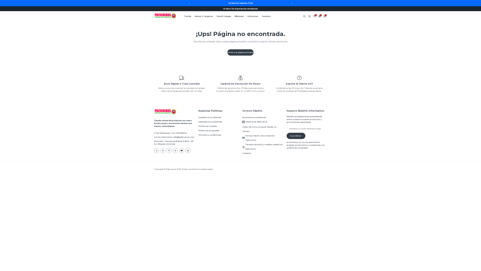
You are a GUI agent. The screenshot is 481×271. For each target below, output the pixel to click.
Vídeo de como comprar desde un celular (259, 129)
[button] (291, 3)
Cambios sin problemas (209, 117)
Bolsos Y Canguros (204, 16)
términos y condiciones (309, 145)
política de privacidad (297, 148)
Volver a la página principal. (240, 52)
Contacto (266, 16)
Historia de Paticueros (256, 122)
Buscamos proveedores (254, 117)
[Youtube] (181, 150)
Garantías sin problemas (210, 122)
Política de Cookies (207, 126)
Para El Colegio (224, 16)
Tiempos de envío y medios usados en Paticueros (264, 146)
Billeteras (239, 16)
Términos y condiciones (209, 135)
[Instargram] (175, 150)
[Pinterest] (169, 150)
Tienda (187, 16)
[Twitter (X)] (156, 150)
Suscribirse (295, 136)
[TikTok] (187, 150)
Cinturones (252, 16)
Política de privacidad (208, 130)
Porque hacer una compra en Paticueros (260, 137)
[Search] (304, 16)
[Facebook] (162, 150)
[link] (309, 16)
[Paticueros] (165, 16)
